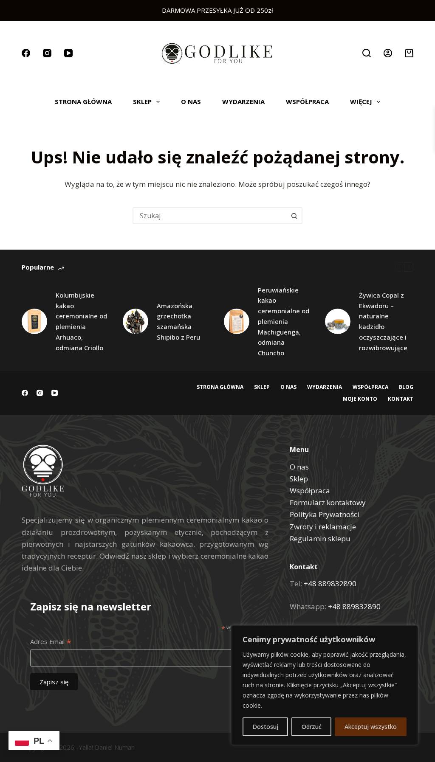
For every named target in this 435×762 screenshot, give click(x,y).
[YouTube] (68, 53)
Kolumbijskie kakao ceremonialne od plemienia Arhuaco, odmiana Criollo (81, 321)
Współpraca (307, 101)
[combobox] (209, 215)
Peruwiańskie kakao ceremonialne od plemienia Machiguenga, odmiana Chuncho (283, 321)
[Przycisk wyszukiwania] (294, 215)
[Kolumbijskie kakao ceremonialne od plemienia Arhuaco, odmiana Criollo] (34, 321)
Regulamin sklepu (320, 538)
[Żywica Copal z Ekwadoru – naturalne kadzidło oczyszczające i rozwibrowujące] (337, 321)
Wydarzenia (243, 101)
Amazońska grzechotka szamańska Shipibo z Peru (178, 321)
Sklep (142, 101)
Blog (406, 387)
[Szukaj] (366, 53)
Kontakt (400, 399)
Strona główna (83, 101)
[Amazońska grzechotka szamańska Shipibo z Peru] (135, 321)
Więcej (361, 101)
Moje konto (360, 399)
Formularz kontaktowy (328, 502)
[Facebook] (26, 53)
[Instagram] (47, 53)
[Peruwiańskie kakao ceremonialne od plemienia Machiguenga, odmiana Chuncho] (236, 321)
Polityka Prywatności (324, 514)
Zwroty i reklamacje (323, 526)
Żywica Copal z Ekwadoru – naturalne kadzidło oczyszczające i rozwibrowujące (383, 321)
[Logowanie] (388, 53)
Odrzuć (312, 727)
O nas (191, 101)
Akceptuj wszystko (371, 727)
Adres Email (50, 642)
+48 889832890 (330, 583)
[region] (324, 685)
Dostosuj (265, 727)
